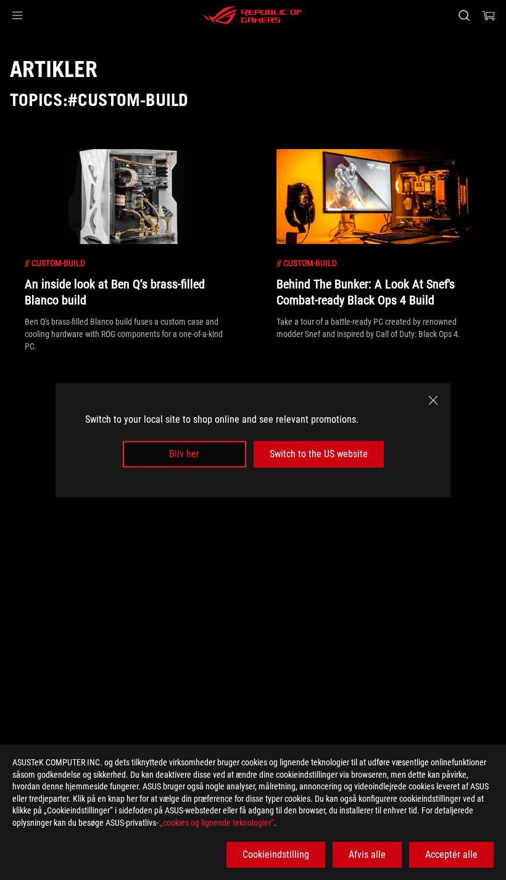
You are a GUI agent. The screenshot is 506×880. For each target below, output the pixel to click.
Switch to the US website (319, 454)
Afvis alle (367, 854)
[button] (17, 15)
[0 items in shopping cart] (488, 15)
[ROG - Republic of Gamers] (253, 15)
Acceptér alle (451, 854)
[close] (433, 400)
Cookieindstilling (276, 854)
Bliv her (184, 454)
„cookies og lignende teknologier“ (217, 823)
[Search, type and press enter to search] (464, 15)
